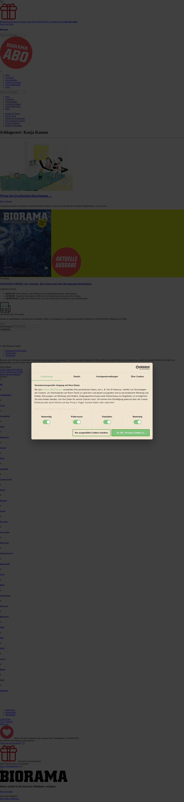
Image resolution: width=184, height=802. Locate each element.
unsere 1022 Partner (52, 389)
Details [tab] (77, 376)
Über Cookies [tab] (137, 376)
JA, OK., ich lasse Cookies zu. (131, 433)
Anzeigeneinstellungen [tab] (107, 376)
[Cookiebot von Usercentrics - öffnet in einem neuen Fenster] (138, 368)
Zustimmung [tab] (47, 376)
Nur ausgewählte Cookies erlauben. (91, 433)
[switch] (77, 422)
